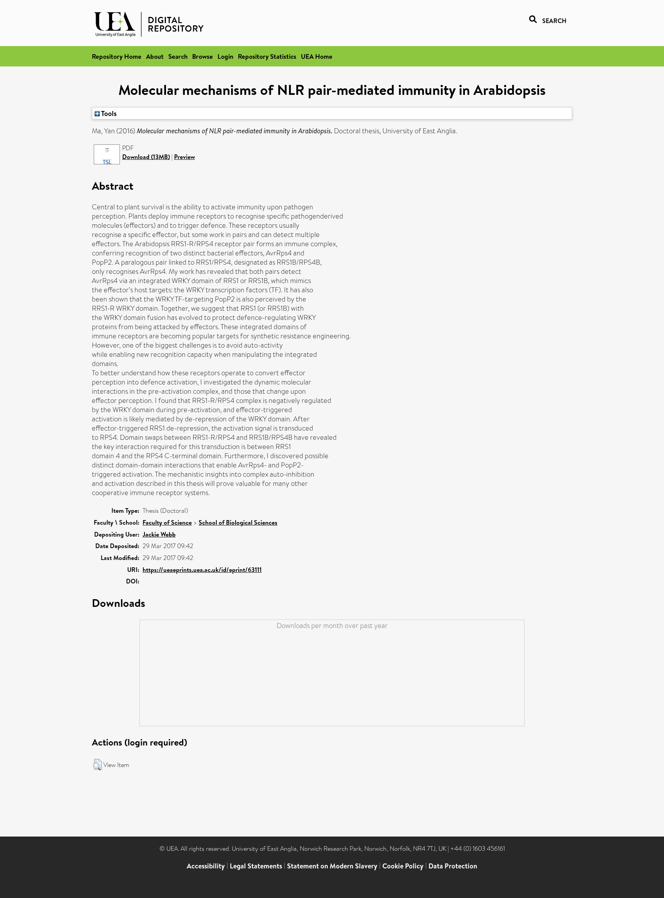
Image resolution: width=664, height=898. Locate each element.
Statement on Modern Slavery (332, 866)
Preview (184, 156)
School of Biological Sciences (238, 522)
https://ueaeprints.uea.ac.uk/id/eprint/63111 (202, 569)
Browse (202, 56)
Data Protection (452, 866)
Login (225, 56)
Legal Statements (256, 866)
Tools (108, 113)
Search (178, 56)
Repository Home (116, 56)
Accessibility (206, 866)
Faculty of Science (167, 522)
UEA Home (316, 56)
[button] (97, 764)
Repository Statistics (267, 56)
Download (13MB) (146, 156)
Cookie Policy (402, 866)
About (155, 56)
